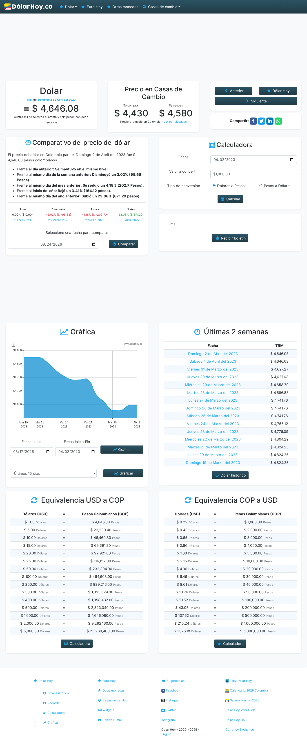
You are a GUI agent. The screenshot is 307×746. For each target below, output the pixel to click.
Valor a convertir (183, 171)
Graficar (124, 449)
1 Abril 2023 (22, 220)
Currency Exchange (239, 729)
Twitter (170, 710)
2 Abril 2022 (131, 220)
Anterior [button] (236, 90)
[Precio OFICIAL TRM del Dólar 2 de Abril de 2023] (28, 7)
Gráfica (52, 722)
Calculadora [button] (79, 643)
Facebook (172, 690)
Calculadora (56, 712)
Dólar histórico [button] (233, 475)
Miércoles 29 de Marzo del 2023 (213, 384)
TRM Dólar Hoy (240, 681)
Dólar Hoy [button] (280, 90)
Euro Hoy (94, 7)
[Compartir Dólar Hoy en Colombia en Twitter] (261, 120)
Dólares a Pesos (231, 185)
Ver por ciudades (175, 121)
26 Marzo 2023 (58, 220)
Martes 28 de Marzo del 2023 (212, 392)
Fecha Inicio (32, 441)
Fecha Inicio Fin (77, 441)
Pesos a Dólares (277, 185)
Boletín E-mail (112, 720)
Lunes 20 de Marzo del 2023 (213, 454)
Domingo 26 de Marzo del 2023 (212, 408)
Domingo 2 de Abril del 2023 (213, 353)
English (166, 734)
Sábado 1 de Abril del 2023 (213, 361)
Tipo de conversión (183, 185)
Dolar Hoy (45, 681)
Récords (53, 703)
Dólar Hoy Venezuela (240, 710)
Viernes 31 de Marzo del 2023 (212, 369)
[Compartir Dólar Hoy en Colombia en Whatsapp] (278, 120)
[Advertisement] (153, 47)
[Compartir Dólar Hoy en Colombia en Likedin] (270, 120)
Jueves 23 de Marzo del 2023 (212, 431)
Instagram (172, 700)
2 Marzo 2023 (95, 220)
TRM (30, 99)
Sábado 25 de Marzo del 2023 (213, 416)
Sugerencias (175, 681)
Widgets (108, 710)
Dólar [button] (69, 7)
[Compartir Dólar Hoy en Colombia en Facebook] (253, 120)
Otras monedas (124, 7)
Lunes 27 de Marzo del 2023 (212, 400)
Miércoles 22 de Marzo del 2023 (213, 439)
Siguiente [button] (258, 101)
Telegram (168, 720)
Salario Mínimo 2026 (244, 700)
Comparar (126, 244)
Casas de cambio (114, 700)
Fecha (184, 157)
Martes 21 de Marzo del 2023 (213, 447)
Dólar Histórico (58, 693)
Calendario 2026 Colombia (248, 690)
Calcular (232, 199)
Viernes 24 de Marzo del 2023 (213, 423)
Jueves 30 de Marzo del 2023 (212, 377)
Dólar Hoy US (235, 720)
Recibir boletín (233, 238)
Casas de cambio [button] (162, 7)
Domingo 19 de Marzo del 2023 (213, 462)
